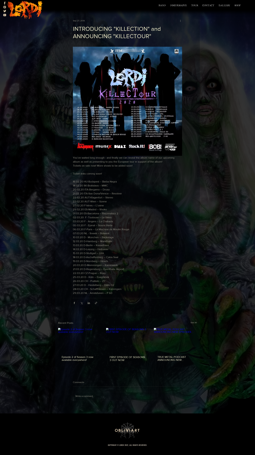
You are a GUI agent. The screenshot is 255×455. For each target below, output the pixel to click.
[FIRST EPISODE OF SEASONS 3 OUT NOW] (127, 340)
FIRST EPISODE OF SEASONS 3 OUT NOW (127, 359)
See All (194, 322)
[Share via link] (96, 303)
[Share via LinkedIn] (88, 303)
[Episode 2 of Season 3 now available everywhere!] (79, 340)
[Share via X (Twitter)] (81, 303)
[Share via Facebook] (74, 303)
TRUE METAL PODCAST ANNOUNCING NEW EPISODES (171, 358)
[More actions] (180, 20)
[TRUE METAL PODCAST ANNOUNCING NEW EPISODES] (175, 340)
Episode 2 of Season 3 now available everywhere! (77, 358)
